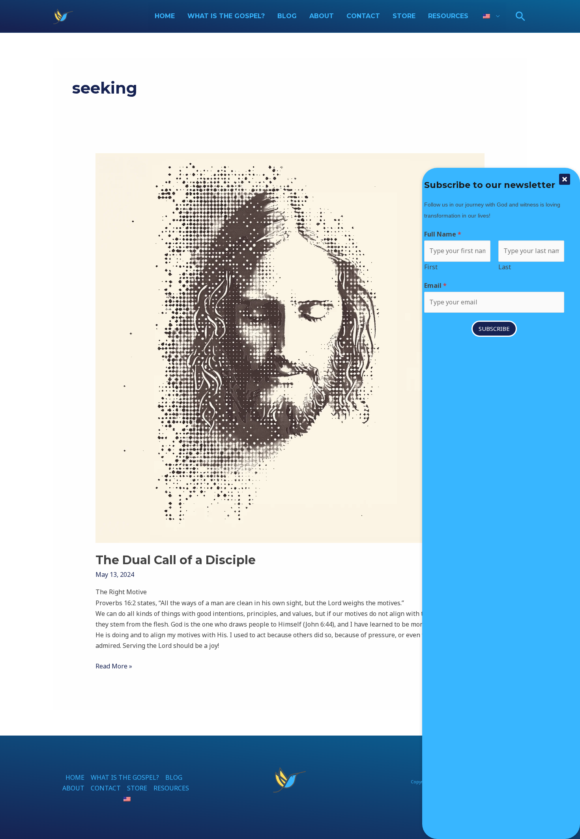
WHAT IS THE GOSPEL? (226, 16)
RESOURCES (448, 16)
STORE (404, 16)
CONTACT (363, 16)
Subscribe (494, 328)
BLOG (287, 16)
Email (435, 285)
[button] (520, 16)
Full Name (442, 234)
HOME (165, 16)
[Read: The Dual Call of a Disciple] (290, 347)
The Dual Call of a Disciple (175, 560)
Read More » (113, 665)
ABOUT (321, 16)
